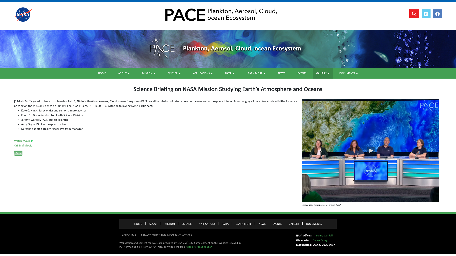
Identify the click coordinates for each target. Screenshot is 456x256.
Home (102, 73)
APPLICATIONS (207, 223)
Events (301, 73)
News (281, 73)
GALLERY (294, 223)
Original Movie (23, 145)
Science (173, 73)
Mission (147, 73)
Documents (347, 73)
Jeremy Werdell (324, 235)
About (122, 73)
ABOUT (153, 223)
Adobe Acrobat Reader (198, 246)
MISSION (170, 223)
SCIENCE (187, 223)
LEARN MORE (244, 223)
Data (228, 73)
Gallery (321, 73)
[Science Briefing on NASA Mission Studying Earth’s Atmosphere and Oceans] (370, 150)
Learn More (255, 73)
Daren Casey (320, 240)
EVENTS (277, 223)
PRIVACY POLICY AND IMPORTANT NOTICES (166, 235)
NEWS (262, 223)
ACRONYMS (129, 235)
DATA (225, 223)
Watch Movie (22, 141)
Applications (201, 73)
